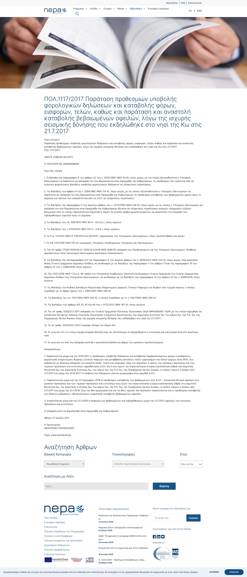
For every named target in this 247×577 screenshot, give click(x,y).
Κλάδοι (94, 8)
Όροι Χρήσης (51, 517)
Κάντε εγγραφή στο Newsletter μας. (172, 508)
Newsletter (172, 2)
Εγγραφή (193, 518)
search (77, 14)
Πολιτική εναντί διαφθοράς (58, 536)
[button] (86, 8)
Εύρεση (164, 486)
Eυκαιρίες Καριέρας (158, 8)
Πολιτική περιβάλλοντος (57, 549)
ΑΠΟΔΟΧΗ (234, 572)
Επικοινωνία (194, 2)
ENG (199, 10)
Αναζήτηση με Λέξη (59, 476)
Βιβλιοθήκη (136, 8)
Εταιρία (107, 8)
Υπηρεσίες (78, 8)
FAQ (183, 2)
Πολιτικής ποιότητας (54, 554)
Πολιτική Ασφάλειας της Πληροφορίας (64, 531)
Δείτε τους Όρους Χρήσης (186, 572)
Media (120, 8)
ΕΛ (190, 10)
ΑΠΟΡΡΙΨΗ (214, 572)
